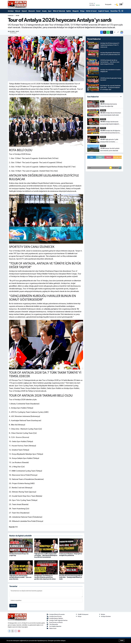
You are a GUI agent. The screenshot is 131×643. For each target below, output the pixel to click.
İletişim (103, 614)
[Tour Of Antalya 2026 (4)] (46, 122)
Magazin (75, 11)
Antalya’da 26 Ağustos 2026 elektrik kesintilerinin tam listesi (110, 132)
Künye (79, 616)
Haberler (10, 15)
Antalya (11, 11)
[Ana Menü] (122, 11)
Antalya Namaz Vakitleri (56, 618)
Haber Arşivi (52, 628)
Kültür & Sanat (91, 11)
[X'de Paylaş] (104, 32)
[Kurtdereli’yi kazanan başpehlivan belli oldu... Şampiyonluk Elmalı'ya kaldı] (71, 567)
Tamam (121, 640)
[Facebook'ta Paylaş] (101, 32)
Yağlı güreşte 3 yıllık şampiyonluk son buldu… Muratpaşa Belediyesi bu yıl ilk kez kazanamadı (45, 555)
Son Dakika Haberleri (55, 626)
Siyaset (24, 11)
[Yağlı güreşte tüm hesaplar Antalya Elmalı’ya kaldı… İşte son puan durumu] (21, 567)
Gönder (13, 605)
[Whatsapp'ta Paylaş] (108, 32)
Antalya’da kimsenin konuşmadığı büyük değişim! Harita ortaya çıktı (109, 123)
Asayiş (44, 11)
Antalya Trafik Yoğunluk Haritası (58, 620)
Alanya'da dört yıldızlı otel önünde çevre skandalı (109, 149)
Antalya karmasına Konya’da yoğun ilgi (108, 105)
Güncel (17, 11)
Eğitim (68, 11)
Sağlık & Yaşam (103, 11)
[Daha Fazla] (111, 32)
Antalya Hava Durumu (55, 616)
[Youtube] (18, 631)
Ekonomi (31, 11)
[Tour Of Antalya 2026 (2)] (46, 344)
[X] (12, 631)
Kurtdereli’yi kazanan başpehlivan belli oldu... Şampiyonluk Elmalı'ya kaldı (70, 577)
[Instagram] (15, 631)
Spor (50, 11)
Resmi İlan (114, 11)
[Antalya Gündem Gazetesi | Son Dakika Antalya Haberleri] (17, 4)
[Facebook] (9, 631)
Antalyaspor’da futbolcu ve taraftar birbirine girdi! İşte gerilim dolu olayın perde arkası (45, 577)
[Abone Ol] (121, 32)
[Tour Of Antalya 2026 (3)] (46, 219)
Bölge (82, 11)
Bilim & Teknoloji (59, 11)
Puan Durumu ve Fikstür (56, 622)
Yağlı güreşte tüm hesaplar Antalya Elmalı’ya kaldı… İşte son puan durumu (20, 577)
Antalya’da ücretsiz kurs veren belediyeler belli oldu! (110, 114)
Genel (38, 11)
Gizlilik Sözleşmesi (83, 614)
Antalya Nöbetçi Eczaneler (57, 614)
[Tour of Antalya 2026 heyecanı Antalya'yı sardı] (46, 58)
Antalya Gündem (106, 616)
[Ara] (120, 11)
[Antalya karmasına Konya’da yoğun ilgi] (21, 545)
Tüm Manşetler (53, 624)
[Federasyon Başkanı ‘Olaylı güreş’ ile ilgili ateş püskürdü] (71, 545)
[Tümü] (121, 96)
